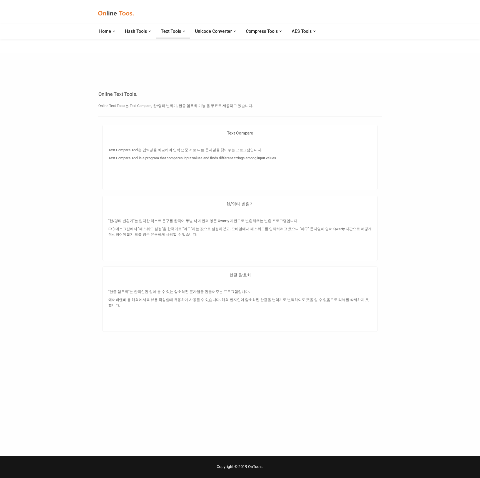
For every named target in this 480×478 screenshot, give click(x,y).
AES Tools (302, 31)
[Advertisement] (240, 60)
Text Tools (171, 31)
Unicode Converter (213, 31)
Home (105, 31)
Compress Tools (262, 31)
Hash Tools (136, 31)
